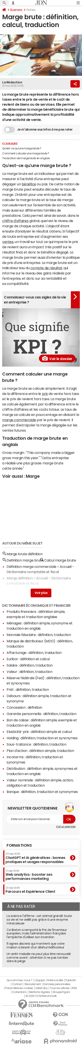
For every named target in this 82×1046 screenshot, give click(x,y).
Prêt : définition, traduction (28, 689)
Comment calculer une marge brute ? (25, 153)
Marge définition (20, 578)
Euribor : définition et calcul (28, 659)
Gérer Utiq (41, 988)
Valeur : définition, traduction (29, 671)
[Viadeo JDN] (60, 1032)
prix (45, 393)
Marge (33, 476)
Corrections (19, 992)
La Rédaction (12, 82)
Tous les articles (60, 988)
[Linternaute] (21, 1024)
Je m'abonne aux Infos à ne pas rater (45, 129)
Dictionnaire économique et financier (36, 605)
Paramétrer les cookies (19, 988)
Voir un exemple (65, 826)
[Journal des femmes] (21, 1015)
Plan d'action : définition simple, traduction (40, 750)
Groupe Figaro (61, 992)
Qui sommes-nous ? (19, 980)
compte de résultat (46, 268)
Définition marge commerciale (31, 566)
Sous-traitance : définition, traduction (36, 744)
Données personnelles (56, 984)
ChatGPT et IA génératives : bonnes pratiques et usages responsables (35, 858)
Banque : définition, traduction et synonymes (42, 791)
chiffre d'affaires (15, 220)
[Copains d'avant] (21, 1032)
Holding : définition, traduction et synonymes (42, 738)
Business (16, 9)
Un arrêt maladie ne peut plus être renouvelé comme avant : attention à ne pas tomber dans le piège (39, 957)
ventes (7, 241)
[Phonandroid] (60, 1041)
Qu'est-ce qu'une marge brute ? (21, 148)
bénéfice (29, 184)
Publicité (70, 980)
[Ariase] (21, 1041)
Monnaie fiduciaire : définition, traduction (39, 634)
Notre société (55, 980)
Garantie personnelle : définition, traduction (41, 713)
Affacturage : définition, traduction (34, 652)
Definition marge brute (25, 560)
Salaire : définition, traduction (30, 665)
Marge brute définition (24, 554)
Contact (17, 984)
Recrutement (33, 984)
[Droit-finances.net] (60, 1023)
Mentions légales (39, 992)
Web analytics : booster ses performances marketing (28, 875)
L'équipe (40, 980)
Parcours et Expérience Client (30, 890)
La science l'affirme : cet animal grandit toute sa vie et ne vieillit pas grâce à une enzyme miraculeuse (39, 919)
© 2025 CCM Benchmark (41, 996)
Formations (19, 845)
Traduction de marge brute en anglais (26, 158)
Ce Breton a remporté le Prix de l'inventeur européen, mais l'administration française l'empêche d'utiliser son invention (37, 933)
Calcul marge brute (60, 560)
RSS (74, 988)
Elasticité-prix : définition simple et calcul (39, 731)
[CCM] (60, 1015)
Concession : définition (24, 707)
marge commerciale (19, 420)
